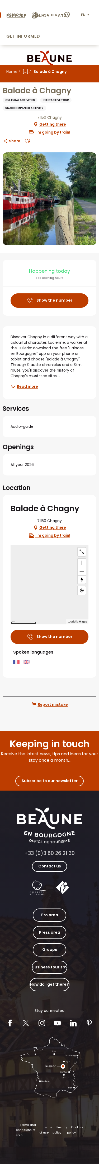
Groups (49, 949)
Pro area (49, 915)
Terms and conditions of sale (26, 1130)
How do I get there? (49, 984)
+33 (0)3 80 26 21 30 (49, 853)
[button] (85, 15)
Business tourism (49, 967)
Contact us (49, 866)
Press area (49, 932)
